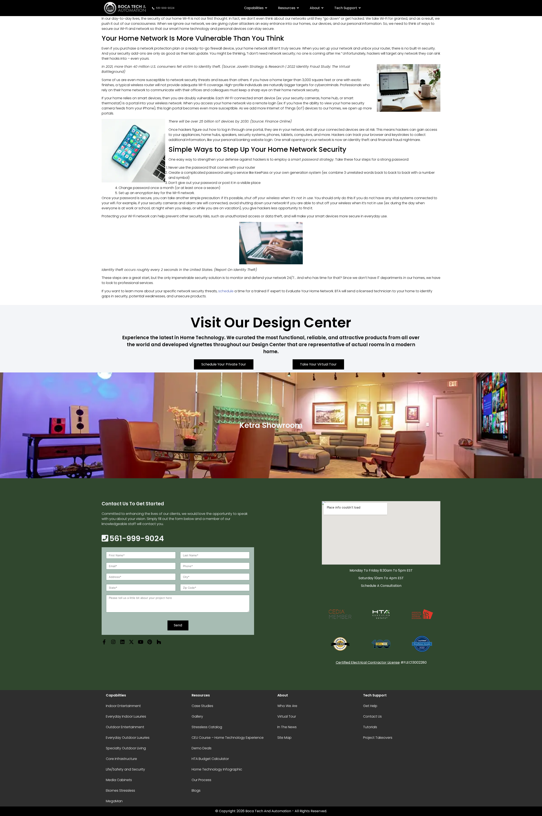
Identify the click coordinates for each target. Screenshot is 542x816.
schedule (226, 291)
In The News (287, 727)
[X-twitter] (131, 642)
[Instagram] (113, 642)
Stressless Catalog (207, 727)
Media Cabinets (119, 779)
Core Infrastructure (121, 758)
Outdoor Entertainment (125, 727)
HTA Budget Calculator (210, 758)
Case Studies (202, 705)
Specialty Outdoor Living (126, 748)
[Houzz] (158, 642)
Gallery (197, 716)
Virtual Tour (286, 716)
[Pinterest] (149, 642)
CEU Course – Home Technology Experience (228, 737)
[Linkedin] (122, 642)
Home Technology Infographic (217, 769)
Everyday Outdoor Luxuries (127, 737)
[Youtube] (140, 642)
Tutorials (370, 727)
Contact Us (372, 716)
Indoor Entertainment (123, 705)
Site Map (284, 737)
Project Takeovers (377, 737)
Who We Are (287, 705)
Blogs (196, 790)
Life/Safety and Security (125, 769)
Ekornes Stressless (120, 790)
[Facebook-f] (104, 642)
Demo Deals (202, 748)
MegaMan (114, 801)
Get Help (370, 705)
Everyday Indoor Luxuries (126, 716)
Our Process (201, 779)
